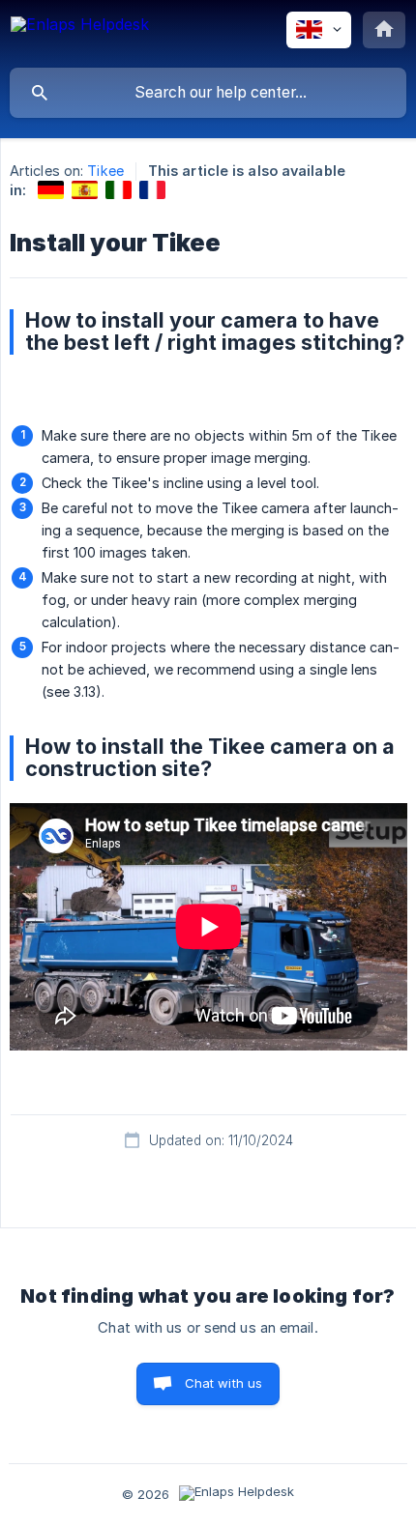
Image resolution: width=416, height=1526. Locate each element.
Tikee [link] (105, 170)
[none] (80, 33)
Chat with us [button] (224, 1383)
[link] (51, 190)
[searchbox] (208, 93)
